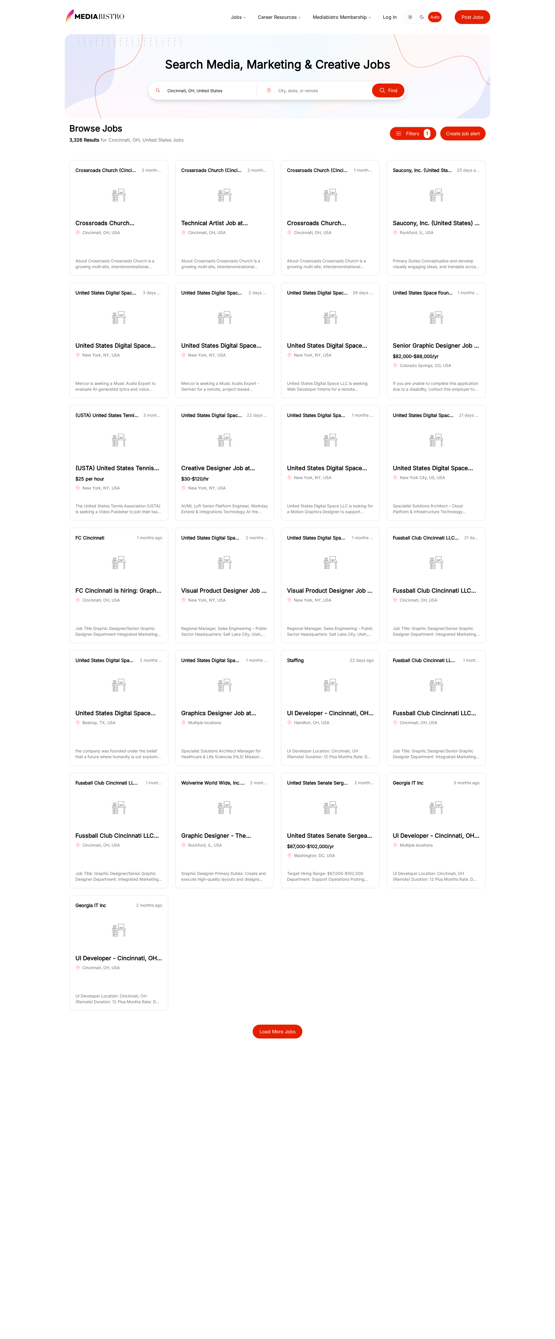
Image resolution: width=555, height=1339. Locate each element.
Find (392, 90)
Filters (417, 133)
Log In (390, 17)
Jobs (236, 17)
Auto (434, 16)
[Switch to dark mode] (422, 17)
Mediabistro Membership (340, 17)
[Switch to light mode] (410, 17)
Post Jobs (472, 17)
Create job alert (463, 133)
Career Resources (277, 17)
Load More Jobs (277, 1031)
